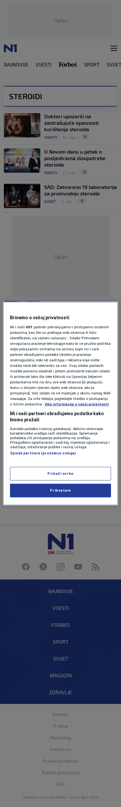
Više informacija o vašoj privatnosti (77, 404)
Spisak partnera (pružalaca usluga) (43, 452)
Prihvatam (60, 490)
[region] (60, 404)
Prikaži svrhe (60, 473)
